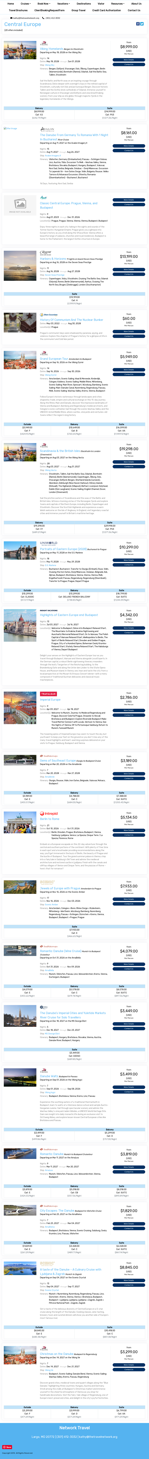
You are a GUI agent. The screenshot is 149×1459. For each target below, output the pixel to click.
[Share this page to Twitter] (142, 24)
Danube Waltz (49, 1076)
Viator (101, 3)
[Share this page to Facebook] (138, 24)
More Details (129, 60)
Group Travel (78, 10)
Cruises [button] (25, 3)
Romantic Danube (51, 1154)
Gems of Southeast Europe (58, 760)
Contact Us (134, 10)
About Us (136, 3)
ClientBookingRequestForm (49, 10)
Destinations (84, 3)
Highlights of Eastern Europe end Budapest (69, 615)
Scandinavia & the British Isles (60, 451)
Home (11, 3)
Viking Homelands (51, 49)
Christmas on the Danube (56, 1354)
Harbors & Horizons (53, 258)
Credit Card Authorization (106, 10)
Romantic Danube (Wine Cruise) (60, 951)
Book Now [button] (43, 3)
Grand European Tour (54, 358)
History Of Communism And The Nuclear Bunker (71, 320)
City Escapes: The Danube (57, 1210)
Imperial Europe (50, 699)
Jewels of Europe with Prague (60, 888)
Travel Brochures (18, 10)
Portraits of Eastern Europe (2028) (63, 549)
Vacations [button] (62, 3)
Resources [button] (117, 3)
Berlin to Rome (49, 819)
